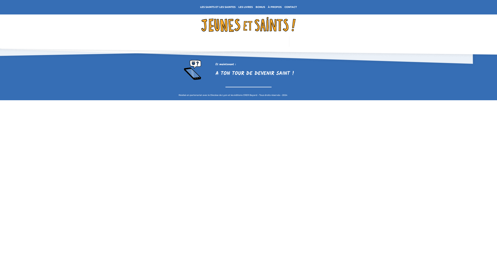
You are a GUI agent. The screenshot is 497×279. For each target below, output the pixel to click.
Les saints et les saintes (218, 7)
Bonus (260, 7)
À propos (275, 7)
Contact (290, 7)
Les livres (245, 7)
